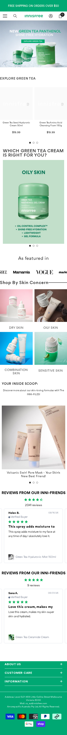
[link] (33, 557)
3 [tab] (37, 143)
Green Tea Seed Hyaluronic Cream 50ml (16, 124)
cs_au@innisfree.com (36, 703)
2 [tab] (33, 143)
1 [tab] (30, 143)
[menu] (5, 16)
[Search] (15, 16)
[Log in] (50, 16)
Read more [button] (15, 544)
